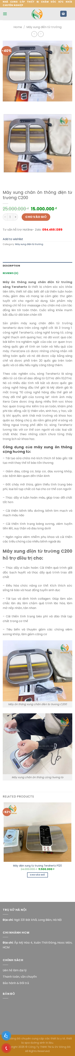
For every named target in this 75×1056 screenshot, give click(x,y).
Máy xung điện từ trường (44, 27)
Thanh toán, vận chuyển (20, 977)
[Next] (16, 105)
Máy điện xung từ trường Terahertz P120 (37, 865)
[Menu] (5, 13)
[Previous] (6, 105)
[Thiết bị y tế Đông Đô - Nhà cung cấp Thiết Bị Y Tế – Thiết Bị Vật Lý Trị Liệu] (37, 13)
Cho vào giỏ (35, 217)
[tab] (37, 265)
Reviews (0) (10, 273)
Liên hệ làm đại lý (15, 970)
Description (11, 265)
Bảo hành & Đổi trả (16, 983)
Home (17, 27)
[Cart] (63, 14)
